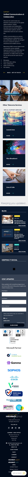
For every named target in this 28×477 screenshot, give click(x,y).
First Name (4, 291)
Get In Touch (16, 72)
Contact (14, 457)
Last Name (4, 298)
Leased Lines (10, 130)
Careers (14, 454)
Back (9, 72)
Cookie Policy (14, 467)
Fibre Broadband (11, 158)
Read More (22, 225)
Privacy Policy (14, 469)
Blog (14, 452)
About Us (14, 447)
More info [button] (7, 320)
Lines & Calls (10, 187)
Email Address (6, 306)
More (8, 136)
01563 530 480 (15, 445)
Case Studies (14, 449)
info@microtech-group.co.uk (15, 443)
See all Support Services (13, 110)
